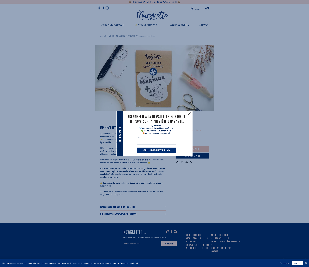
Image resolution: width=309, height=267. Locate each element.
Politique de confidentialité (130, 263)
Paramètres (284, 263)
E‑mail (140, 137)
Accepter (297, 263)
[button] (189, 113)
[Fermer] (306, 263)
